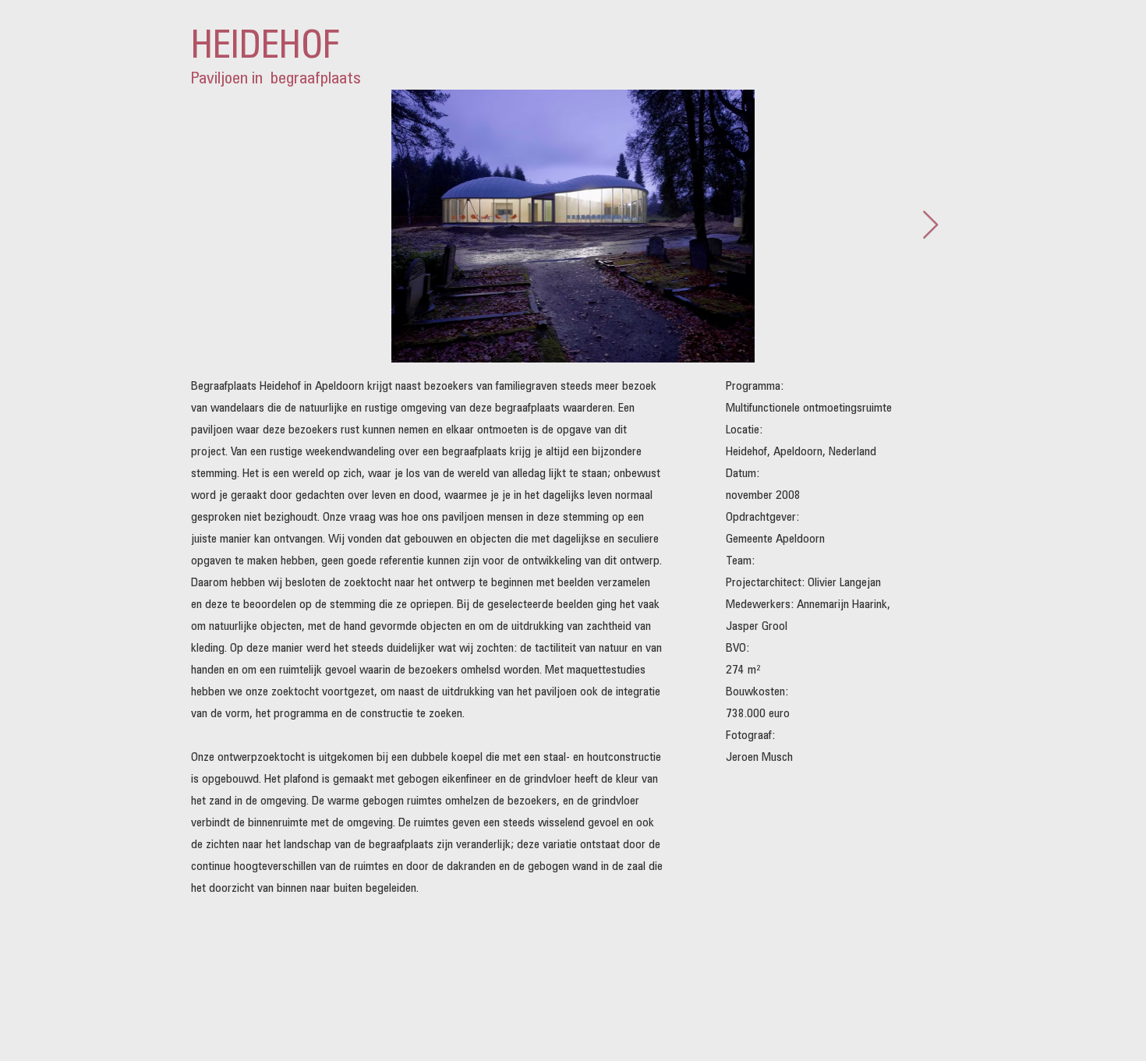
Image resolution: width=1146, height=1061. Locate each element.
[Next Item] (930, 225)
